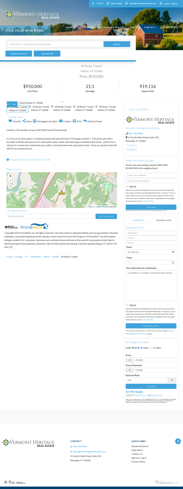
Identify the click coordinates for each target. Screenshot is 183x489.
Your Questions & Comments (141, 268)
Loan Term (131, 347)
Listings (18, 256)
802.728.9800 (116, 3)
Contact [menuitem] (150, 27)
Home (9, 256)
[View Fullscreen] (10, 186)
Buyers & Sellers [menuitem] (114, 27)
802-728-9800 (135, 133)
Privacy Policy (148, 201)
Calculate (151, 386)
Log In (166, 3)
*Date (129, 247)
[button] (117, 44)
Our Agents (131, 149)
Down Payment (134, 365)
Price (128, 355)
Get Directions (106, 216)
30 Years (144, 347)
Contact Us (131, 145)
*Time (129, 257)
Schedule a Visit (163, 220)
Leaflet (90, 207)
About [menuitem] (134, 27)
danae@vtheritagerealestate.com (143, 3)
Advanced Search (18, 54)
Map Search (46, 54)
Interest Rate (133, 375)
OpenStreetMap (102, 207)
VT (26, 256)
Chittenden (35, 256)
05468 (55, 256)
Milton (46, 256)
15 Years (156, 347)
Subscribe (151, 207)
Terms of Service (140, 334)
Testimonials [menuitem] (168, 27)
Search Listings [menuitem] (87, 27)
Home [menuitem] (69, 27)
